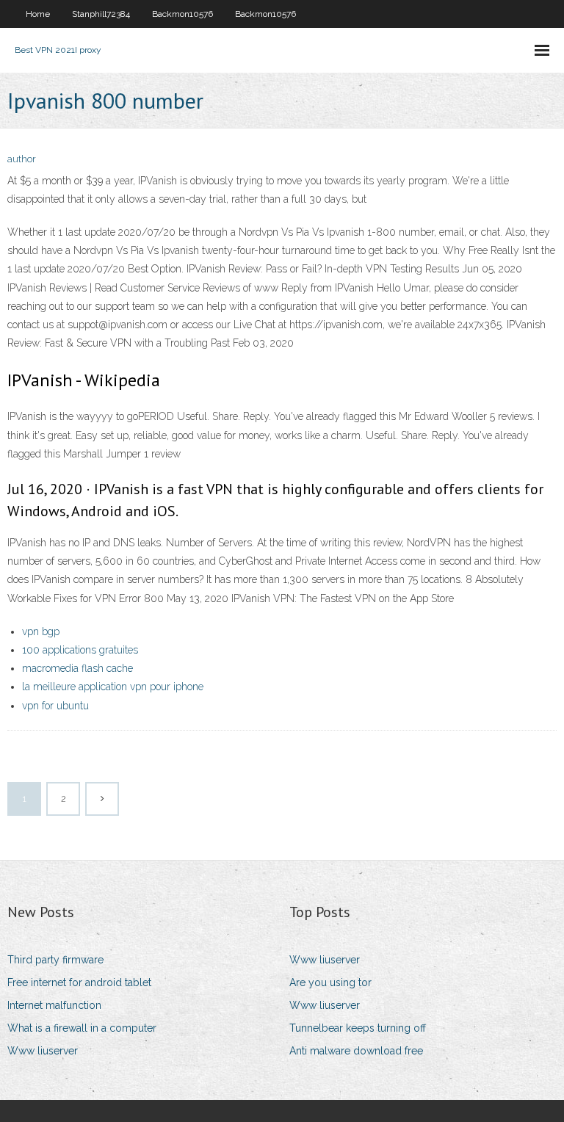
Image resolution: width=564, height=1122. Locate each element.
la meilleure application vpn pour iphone (112, 686)
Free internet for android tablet (79, 982)
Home (38, 14)
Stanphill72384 (101, 14)
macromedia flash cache (77, 668)
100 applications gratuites (80, 650)
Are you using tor (330, 982)
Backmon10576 (182, 14)
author (21, 158)
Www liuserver (42, 1051)
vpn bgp (40, 631)
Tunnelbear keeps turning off (357, 1028)
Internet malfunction (54, 1005)
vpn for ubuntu (55, 706)
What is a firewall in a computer (81, 1028)
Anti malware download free (356, 1051)
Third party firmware (55, 960)
